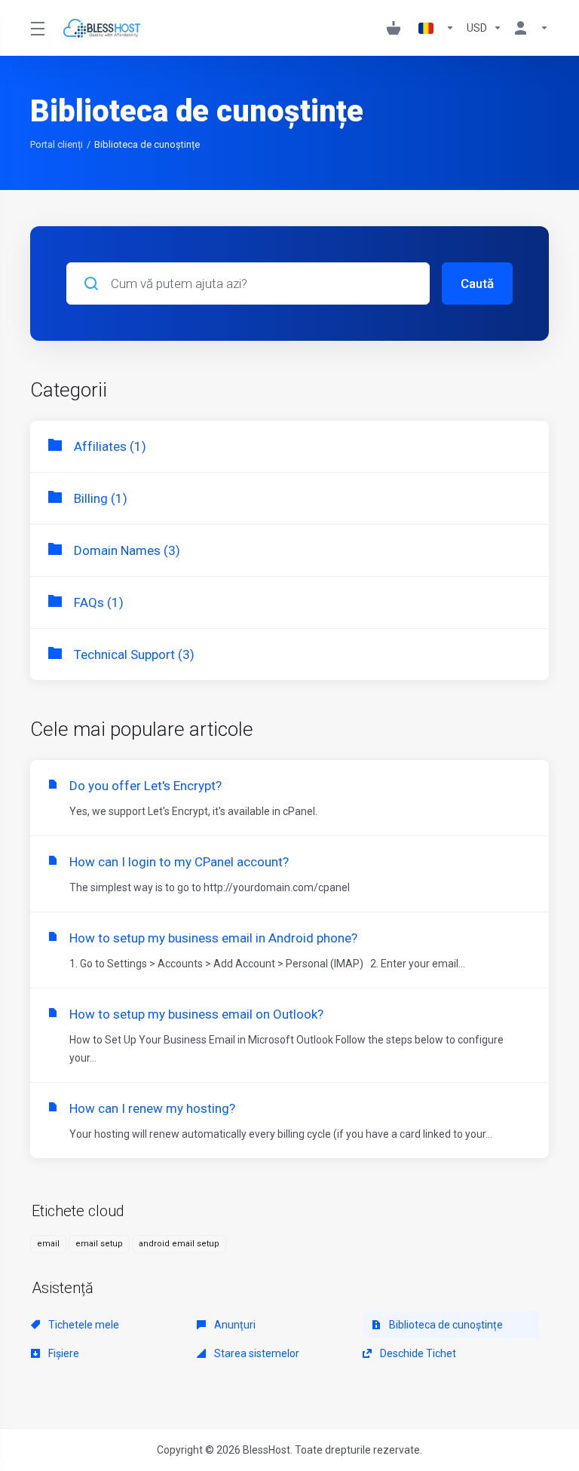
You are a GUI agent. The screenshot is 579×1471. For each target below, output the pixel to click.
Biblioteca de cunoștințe (445, 1325)
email (48, 1244)
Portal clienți (56, 144)
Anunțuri (234, 1325)
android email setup (179, 1244)
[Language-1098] (436, 27)
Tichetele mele (82, 1325)
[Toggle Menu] (37, 28)
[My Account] (528, 27)
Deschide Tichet (417, 1353)
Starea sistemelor (255, 1353)
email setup (99, 1244)
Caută (477, 283)
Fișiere (62, 1353)
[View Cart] (396, 27)
